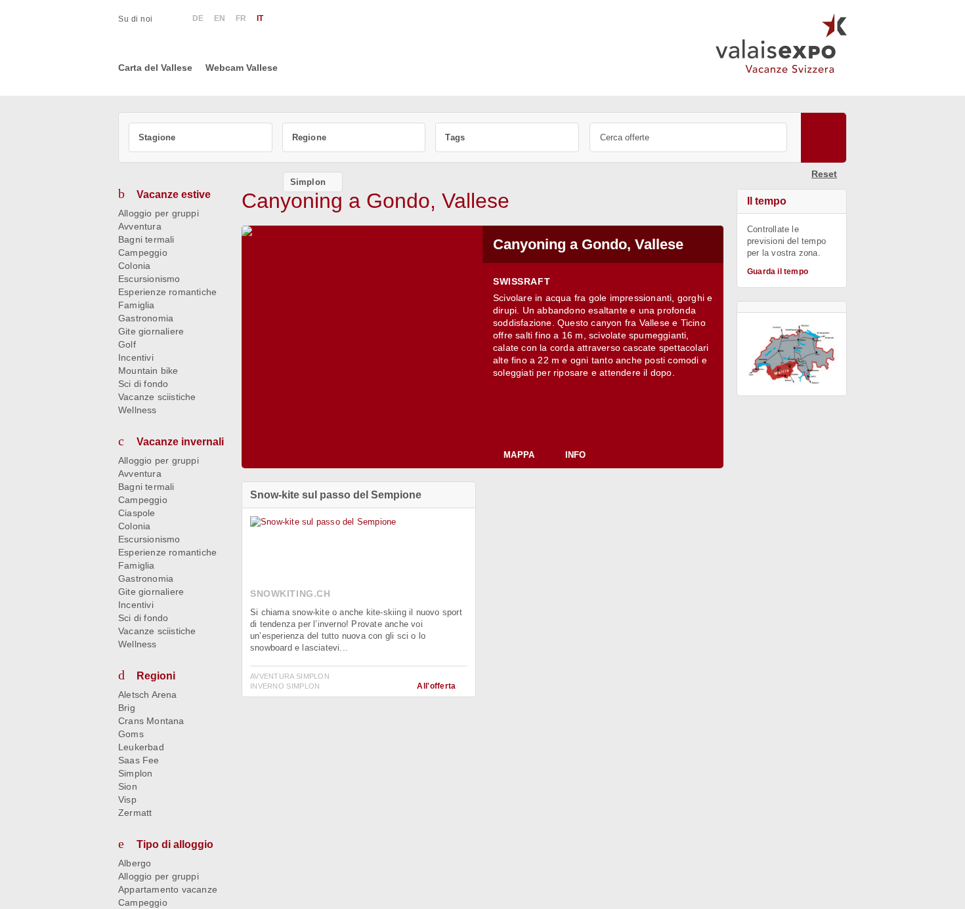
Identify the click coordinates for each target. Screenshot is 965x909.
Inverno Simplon (285, 686)
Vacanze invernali (180, 441)
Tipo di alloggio (175, 844)
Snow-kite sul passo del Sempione (335, 494)
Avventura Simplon (290, 676)
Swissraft (521, 281)
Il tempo (766, 201)
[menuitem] (142, 19)
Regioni (156, 675)
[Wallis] (791, 354)
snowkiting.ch (290, 593)
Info (575, 455)
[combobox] (200, 137)
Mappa (519, 455)
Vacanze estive (174, 194)
